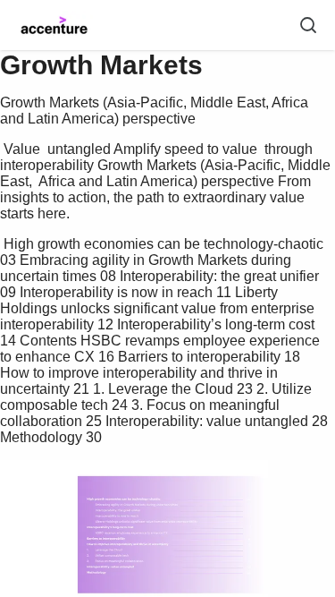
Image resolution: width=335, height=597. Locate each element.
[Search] (308, 25)
